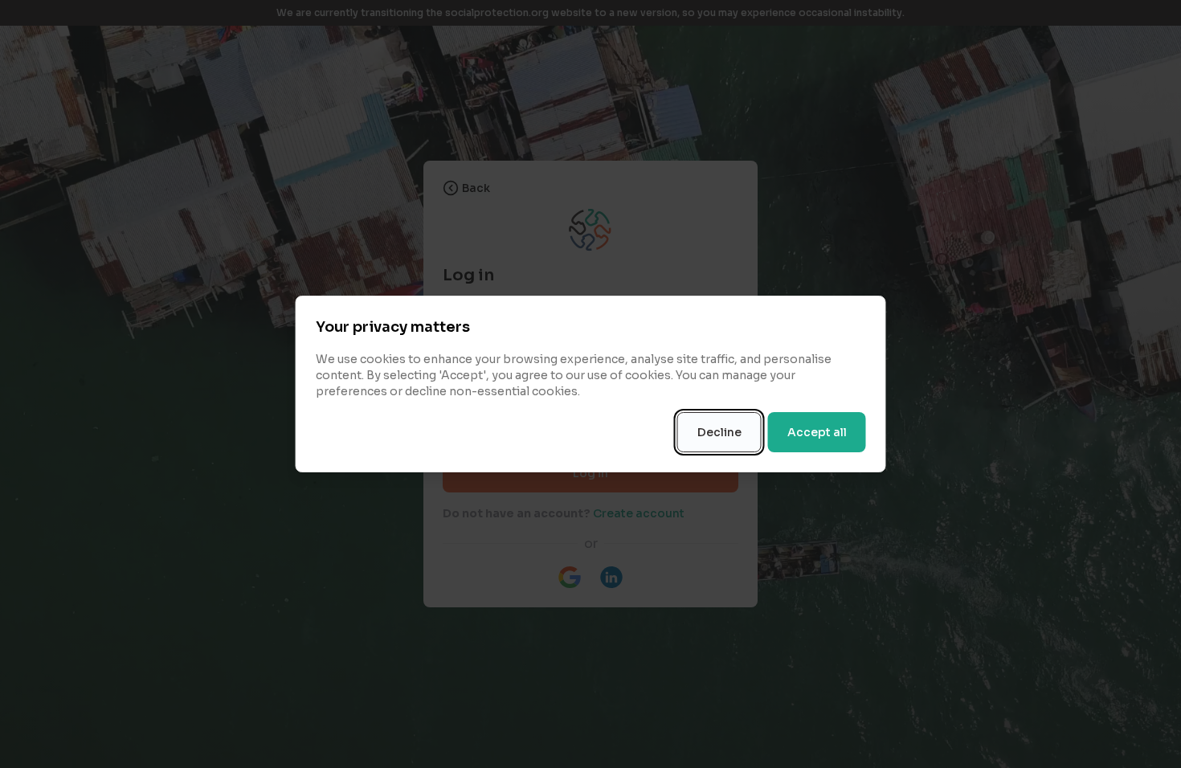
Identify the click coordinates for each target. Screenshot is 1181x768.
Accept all (817, 432)
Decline (719, 432)
